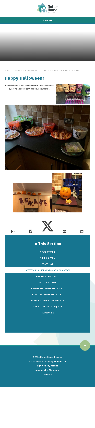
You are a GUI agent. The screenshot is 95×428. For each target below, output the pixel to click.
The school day (47, 282)
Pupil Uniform (47, 258)
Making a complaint (47, 276)
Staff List (47, 264)
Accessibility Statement (48, 370)
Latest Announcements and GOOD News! (61, 71)
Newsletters (47, 252)
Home (7, 71)
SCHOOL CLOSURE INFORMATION (47, 300)
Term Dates (47, 313)
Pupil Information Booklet (47, 294)
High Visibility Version (47, 366)
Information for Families (26, 71)
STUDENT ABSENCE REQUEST (47, 307)
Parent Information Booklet (47, 288)
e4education (60, 361)
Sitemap (47, 374)
